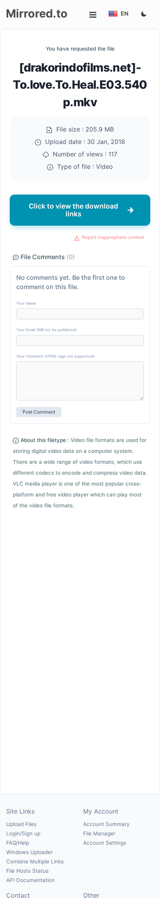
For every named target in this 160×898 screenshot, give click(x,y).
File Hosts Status (27, 871)
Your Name (26, 303)
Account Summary (106, 824)
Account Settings (104, 843)
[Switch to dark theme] (143, 14)
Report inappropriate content (113, 237)
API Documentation (30, 880)
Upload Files (21, 824)
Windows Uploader (29, 852)
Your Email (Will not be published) (46, 330)
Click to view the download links (73, 210)
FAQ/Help (17, 843)
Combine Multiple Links (35, 861)
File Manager (99, 833)
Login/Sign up (23, 833)
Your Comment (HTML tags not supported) (55, 356)
